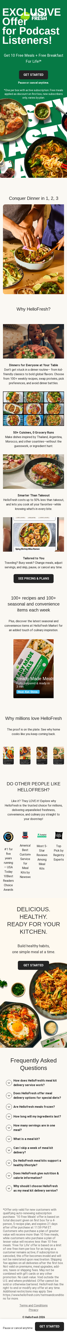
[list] (33, 668)
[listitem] (33, 351)
